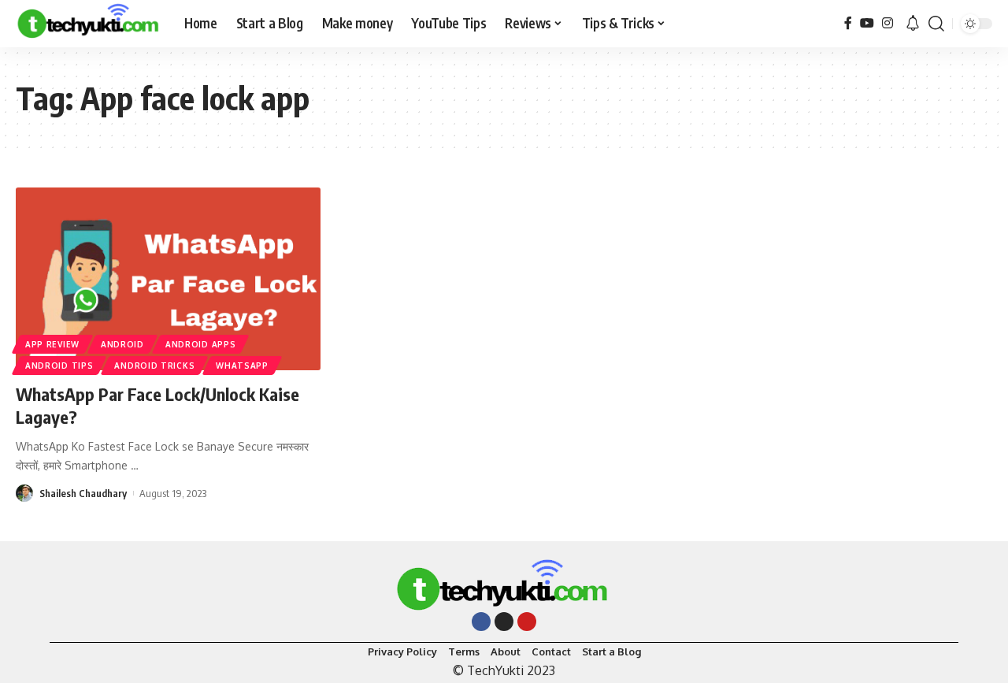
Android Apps (200, 344)
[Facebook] (848, 23)
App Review (52, 344)
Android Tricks (154, 365)
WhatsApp (242, 365)
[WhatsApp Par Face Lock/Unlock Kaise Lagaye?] (168, 278)
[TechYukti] (87, 23)
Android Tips (59, 365)
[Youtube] (526, 621)
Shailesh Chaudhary (83, 493)
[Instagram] (887, 23)
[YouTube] (867, 23)
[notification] (913, 23)
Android (122, 344)
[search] (936, 23)
